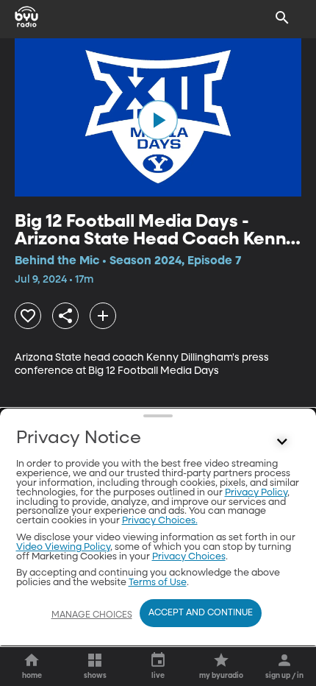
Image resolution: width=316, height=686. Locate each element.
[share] (65, 316)
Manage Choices (91, 615)
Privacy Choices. (160, 521)
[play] (158, 120)
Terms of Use (158, 582)
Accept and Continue (200, 613)
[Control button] (282, 441)
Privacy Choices (189, 557)
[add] (103, 316)
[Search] (282, 17)
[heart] (28, 316)
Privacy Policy (256, 493)
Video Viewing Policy (63, 547)
